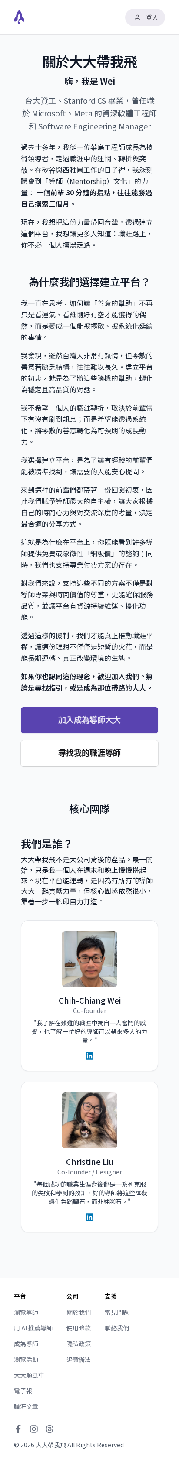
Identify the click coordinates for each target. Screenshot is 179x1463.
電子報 (23, 1390)
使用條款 (78, 1328)
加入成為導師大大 (89, 720)
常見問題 (117, 1312)
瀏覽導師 (26, 1312)
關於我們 (78, 1312)
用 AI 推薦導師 (33, 1328)
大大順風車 (29, 1375)
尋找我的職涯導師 (89, 753)
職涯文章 (26, 1406)
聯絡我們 (117, 1328)
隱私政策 (78, 1343)
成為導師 (26, 1343)
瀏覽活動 (26, 1359)
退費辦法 (78, 1359)
